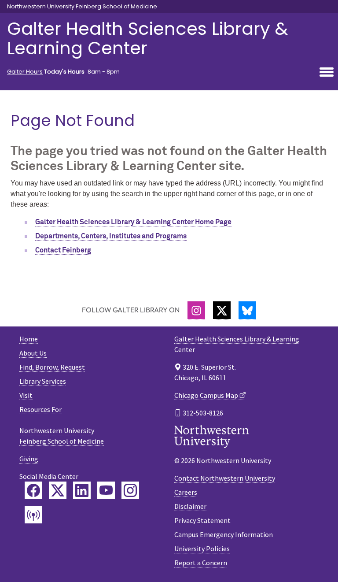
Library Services (42, 381)
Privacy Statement (202, 520)
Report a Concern (200, 562)
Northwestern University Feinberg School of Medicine (82, 7)
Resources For (40, 409)
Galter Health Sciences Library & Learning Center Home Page (133, 222)
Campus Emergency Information (223, 534)
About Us (33, 352)
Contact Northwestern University (224, 478)
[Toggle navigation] (327, 73)
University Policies (202, 548)
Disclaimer (190, 506)
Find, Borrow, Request (52, 367)
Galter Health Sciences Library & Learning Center (147, 38)
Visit (26, 395)
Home (28, 338)
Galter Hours (25, 72)
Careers (185, 492)
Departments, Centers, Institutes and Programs (111, 236)
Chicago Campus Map (206, 395)
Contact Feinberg (63, 250)
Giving (28, 458)
